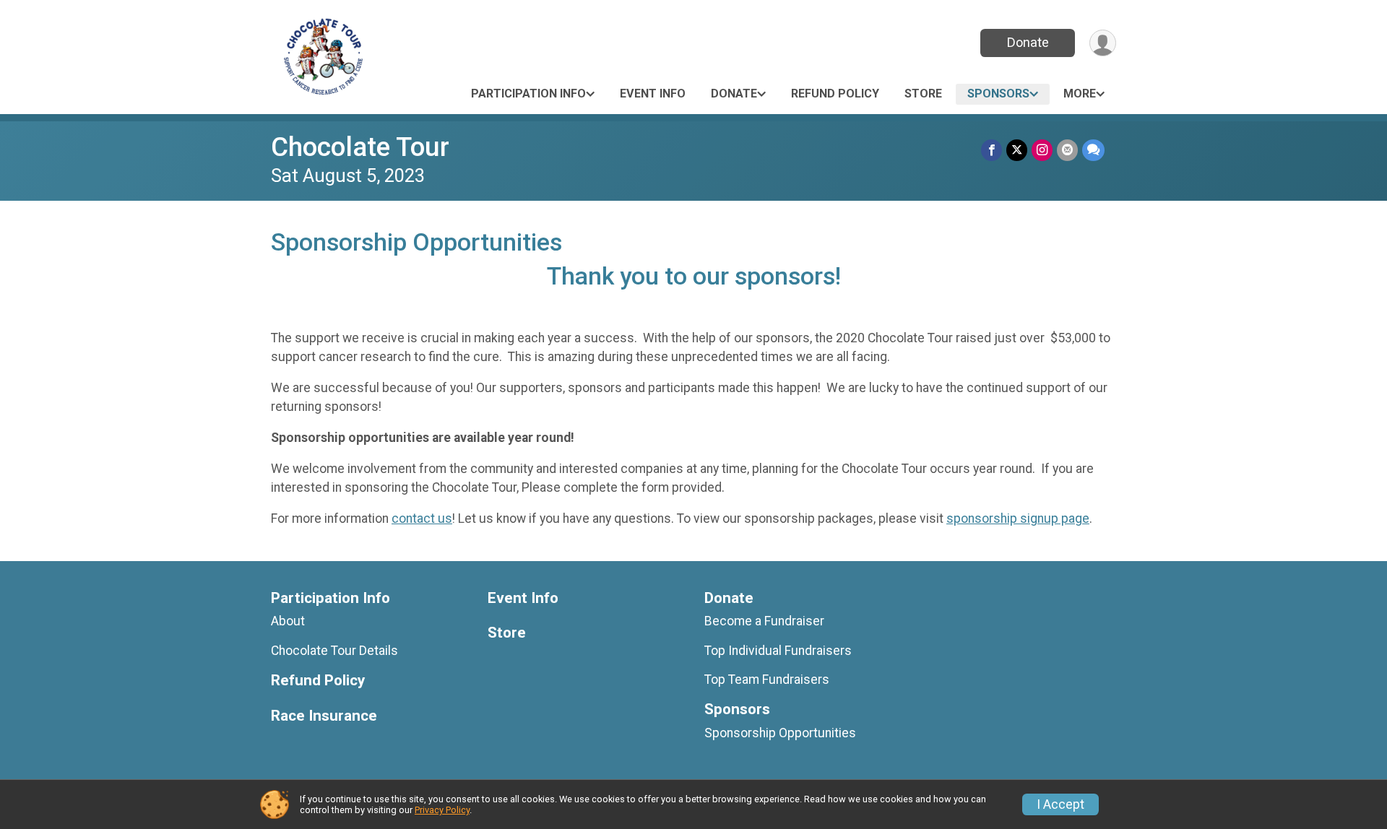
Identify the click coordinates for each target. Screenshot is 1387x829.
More (1079, 93)
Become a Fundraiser (764, 621)
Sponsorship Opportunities (780, 733)
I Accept (1060, 804)
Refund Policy (835, 93)
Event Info (653, 93)
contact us (422, 518)
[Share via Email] (1067, 149)
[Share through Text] (1093, 149)
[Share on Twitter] (1016, 149)
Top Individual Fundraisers (778, 650)
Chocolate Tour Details (334, 650)
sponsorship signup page (1017, 518)
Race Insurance (324, 716)
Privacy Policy (442, 809)
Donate (1028, 42)
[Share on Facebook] (991, 149)
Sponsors (998, 93)
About (288, 621)
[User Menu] (1102, 43)
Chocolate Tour (360, 146)
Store (923, 93)
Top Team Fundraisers (766, 679)
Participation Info (528, 93)
